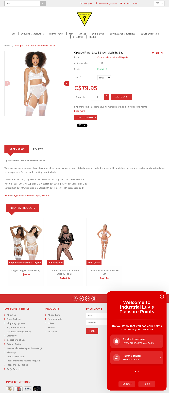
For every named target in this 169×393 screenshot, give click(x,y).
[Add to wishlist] (153, 53)
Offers (51, 323)
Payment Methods (16, 327)
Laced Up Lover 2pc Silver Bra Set (104, 272)
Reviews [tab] (38, 149)
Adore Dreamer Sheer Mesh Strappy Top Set (65, 272)
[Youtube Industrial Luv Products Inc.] (87, 298)
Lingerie (82, 33)
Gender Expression (149, 33)
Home (7, 45)
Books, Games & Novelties (122, 33)
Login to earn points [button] (86, 117)
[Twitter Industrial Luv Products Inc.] (81, 298)
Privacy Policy (14, 344)
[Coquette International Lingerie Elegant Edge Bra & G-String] (26, 242)
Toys (13, 33)
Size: (77, 77)
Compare (88, 3)
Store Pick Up (14, 319)
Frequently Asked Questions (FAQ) (24, 348)
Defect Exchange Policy (19, 331)
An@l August (13, 369)
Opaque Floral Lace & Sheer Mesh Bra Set (35, 45)
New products (55, 319)
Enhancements (56, 33)
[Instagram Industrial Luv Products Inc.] (93, 298)
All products (54, 314)
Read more (79, 110)
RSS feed (52, 331)
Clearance (78, 36)
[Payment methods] (10, 388)
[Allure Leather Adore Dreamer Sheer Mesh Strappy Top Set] (65, 242)
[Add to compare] (157, 53)
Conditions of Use (16, 339)
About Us (11, 314)
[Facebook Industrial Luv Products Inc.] (75, 298)
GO (43, 3)
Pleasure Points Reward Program (24, 360)
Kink (71, 33)
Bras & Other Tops (31, 195)
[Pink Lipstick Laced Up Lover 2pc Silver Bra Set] (104, 242)
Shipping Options (16, 323)
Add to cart (121, 96)
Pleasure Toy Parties (17, 364)
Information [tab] (17, 149)
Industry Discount (16, 356)
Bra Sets (46, 195)
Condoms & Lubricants (32, 33)
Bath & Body (98, 33)
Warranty (12, 335)
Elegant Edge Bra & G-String (25, 270)
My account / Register (108, 3)
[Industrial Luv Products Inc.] (84, 18)
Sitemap (11, 352)
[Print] (162, 53)
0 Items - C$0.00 (130, 3)
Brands (92, 36)
